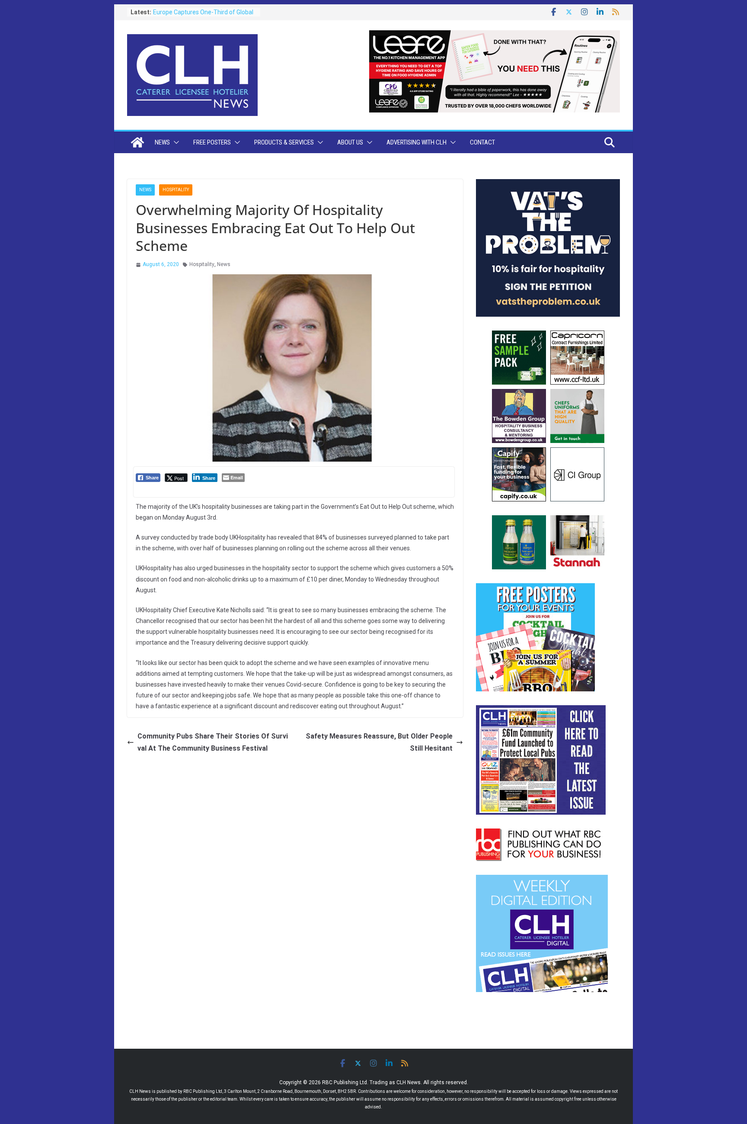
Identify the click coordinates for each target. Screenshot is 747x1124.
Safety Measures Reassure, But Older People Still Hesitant (379, 742)
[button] (174, 142)
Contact (482, 142)
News (162, 142)
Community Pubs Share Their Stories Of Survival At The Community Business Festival (212, 742)
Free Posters (212, 142)
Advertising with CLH (416, 142)
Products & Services (284, 142)
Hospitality (176, 189)
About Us (350, 142)
